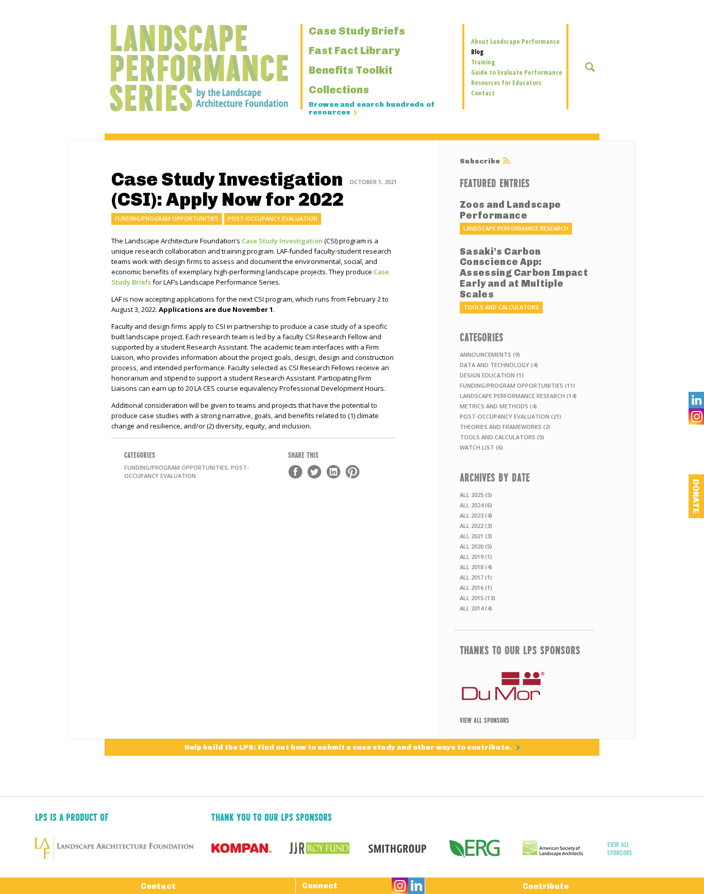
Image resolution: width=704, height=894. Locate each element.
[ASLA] (561, 848)
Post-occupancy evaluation (272, 218)
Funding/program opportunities (167, 218)
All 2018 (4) (476, 567)
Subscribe (480, 161)
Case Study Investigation (283, 240)
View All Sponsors (484, 719)
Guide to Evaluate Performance (516, 72)
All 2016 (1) (476, 587)
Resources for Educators (506, 82)
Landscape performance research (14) (518, 396)
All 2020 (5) (476, 546)
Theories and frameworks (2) (505, 427)
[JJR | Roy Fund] (328, 848)
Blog (477, 51)
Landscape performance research (515, 228)
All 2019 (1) (476, 556)
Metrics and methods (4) (498, 406)
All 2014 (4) (476, 608)
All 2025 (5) (476, 495)
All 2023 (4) (476, 515)
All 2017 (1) (476, 577)
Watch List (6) (481, 447)
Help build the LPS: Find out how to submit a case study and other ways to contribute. (349, 747)
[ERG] (484, 848)
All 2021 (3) (476, 536)
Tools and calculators (501, 307)
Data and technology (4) (499, 365)
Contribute (546, 886)
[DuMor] (524, 686)
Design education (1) (492, 375)
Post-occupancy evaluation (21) (510, 416)
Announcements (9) (490, 354)
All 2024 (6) (476, 505)
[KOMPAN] (250, 848)
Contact (483, 92)
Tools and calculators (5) (502, 437)
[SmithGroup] (406, 848)
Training (483, 62)
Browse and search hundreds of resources (371, 109)
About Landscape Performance (515, 41)
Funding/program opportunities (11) (517, 385)
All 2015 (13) (477, 598)
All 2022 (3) (476, 525)
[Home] (171, 68)
